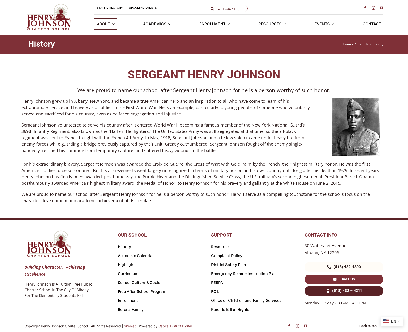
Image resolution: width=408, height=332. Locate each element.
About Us (361, 44)
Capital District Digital (175, 326)
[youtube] (381, 8)
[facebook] (365, 8)
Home (346, 44)
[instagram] (373, 8)
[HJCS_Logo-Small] (48, 5)
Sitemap (130, 326)
